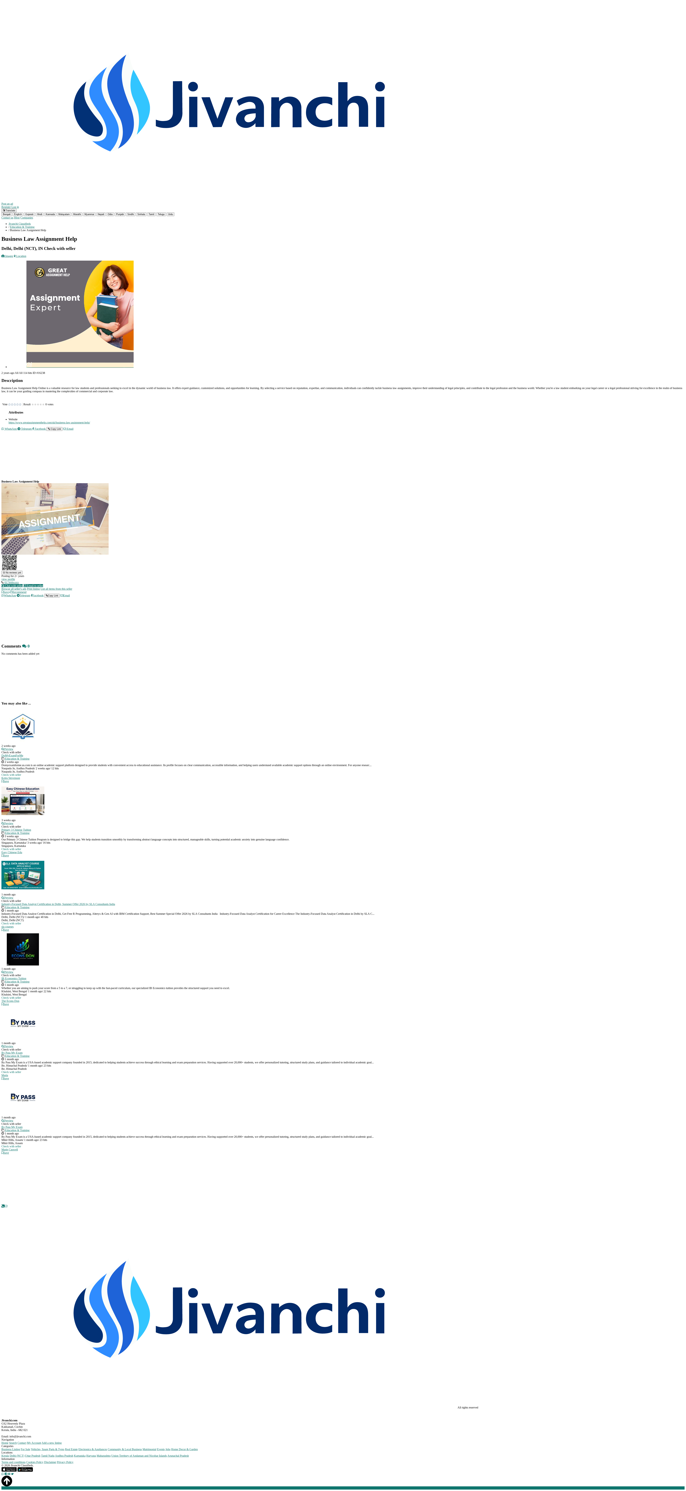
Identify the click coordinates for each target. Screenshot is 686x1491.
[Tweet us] (12, 1473)
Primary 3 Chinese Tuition (16, 829)
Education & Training (17, 758)
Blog (17, 217)
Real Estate (71, 1449)
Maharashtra (104, 1455)
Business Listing (10, 1449)
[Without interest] (9, 404)
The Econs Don (10, 1000)
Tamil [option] (151, 214)
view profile (8, 579)
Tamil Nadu (47, 1455)
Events (161, 1449)
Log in (15, 206)
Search (13, 1442)
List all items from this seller (56, 588)
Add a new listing (52, 1442)
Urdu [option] (170, 214)
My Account (34, 1442)
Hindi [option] (39, 214)
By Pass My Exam (12, 1052)
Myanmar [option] (89, 214)
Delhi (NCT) (17, 1455)
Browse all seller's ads (13, 588)
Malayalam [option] (64, 214)
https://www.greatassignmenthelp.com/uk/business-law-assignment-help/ (49, 422)
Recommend (19, 592)
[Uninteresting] (10, 404)
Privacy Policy (65, 1462)
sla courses (7, 926)
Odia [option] (110, 214)
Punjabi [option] (120, 214)
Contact (22, 1442)
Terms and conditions (13, 1462)
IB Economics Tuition (13, 978)
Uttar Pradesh (32, 1455)
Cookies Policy (34, 1462)
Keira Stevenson (10, 778)
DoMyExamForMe (12, 755)
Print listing (33, 588)
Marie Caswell (9, 1149)
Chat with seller (13, 585)
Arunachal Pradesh (178, 1455)
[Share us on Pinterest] (9, 1473)
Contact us (7, 217)
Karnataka (80, 1455)
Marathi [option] (77, 214)
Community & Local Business (125, 1449)
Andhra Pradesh (64, 1455)
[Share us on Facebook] (6, 1473)
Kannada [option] (50, 214)
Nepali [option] (101, 214)
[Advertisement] (108, 458)
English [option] (18, 214)
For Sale (25, 1449)
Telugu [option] (161, 214)
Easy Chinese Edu (11, 852)
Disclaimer (50, 1462)
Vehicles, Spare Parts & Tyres (47, 1449)
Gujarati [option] (29, 214)
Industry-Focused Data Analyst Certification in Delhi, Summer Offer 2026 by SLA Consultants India (58, 904)
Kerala (5, 1455)
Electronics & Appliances (92, 1449)
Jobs (167, 1449)
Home (4, 1442)
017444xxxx (11, 582)
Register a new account (102, 1487)
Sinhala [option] (141, 214)
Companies (26, 217)
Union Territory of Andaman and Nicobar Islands (139, 1455)
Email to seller (34, 585)
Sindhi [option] (130, 214)
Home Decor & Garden (184, 1449)
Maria (4, 1075)
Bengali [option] (7, 214)
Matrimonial (149, 1449)
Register (6, 206)
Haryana (91, 1455)
